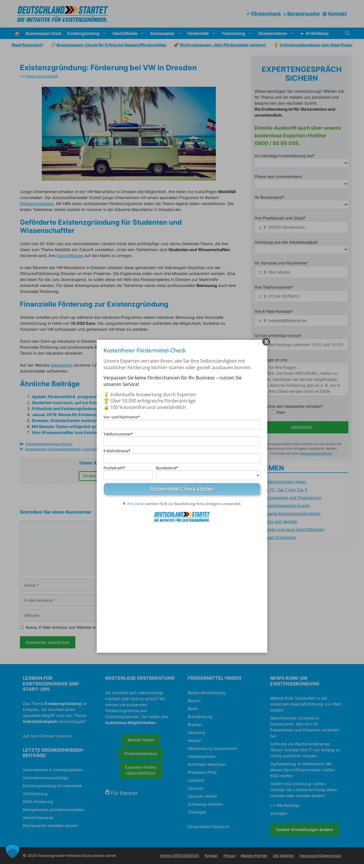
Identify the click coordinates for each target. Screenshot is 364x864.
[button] (12, 851)
